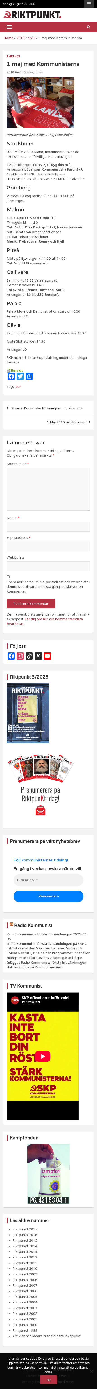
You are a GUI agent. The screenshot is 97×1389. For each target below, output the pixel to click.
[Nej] (91, 1371)
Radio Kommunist (33, 925)
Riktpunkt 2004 (24, 1302)
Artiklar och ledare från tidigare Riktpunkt (46, 1336)
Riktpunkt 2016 (24, 1234)
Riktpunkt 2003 (24, 1308)
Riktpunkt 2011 (24, 1262)
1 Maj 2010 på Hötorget (66, 422)
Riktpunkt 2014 (24, 1246)
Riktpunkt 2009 (24, 1274)
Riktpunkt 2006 (24, 1291)
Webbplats (15, 557)
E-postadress (19, 537)
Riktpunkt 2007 (24, 1285)
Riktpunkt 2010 (24, 1268)
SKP (18, 386)
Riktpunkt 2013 (24, 1251)
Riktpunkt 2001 (24, 1319)
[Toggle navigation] (9, 27)
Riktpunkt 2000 (24, 1324)
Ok (49, 1380)
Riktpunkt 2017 (24, 1229)
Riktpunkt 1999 (24, 1330)
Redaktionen (34, 72)
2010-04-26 (15, 72)
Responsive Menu (89, 4)
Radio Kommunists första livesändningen (39, 934)
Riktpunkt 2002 (24, 1313)
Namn (13, 517)
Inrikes (13, 56)
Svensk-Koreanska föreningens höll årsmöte (47, 408)
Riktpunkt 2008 (24, 1279)
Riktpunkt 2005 (24, 1296)
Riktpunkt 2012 (24, 1257)
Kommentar (18, 463)
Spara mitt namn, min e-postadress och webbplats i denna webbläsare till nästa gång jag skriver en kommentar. (48, 586)
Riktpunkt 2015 (24, 1240)
